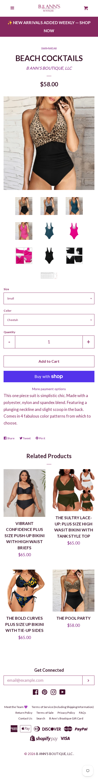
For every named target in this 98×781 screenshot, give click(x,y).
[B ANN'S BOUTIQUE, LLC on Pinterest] (45, 692)
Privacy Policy (66, 712)
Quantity (9, 332)
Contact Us (25, 718)
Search (40, 718)
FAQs (82, 712)
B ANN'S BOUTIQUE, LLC (49, 68)
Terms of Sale (45, 712)
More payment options (49, 389)
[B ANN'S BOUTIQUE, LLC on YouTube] (62, 692)
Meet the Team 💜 (16, 707)
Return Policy (23, 712)
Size (6, 289)
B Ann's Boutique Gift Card (66, 718)
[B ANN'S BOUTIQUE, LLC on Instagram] (53, 692)
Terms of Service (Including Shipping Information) (63, 707)
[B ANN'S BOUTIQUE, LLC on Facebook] (36, 692)
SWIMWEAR (49, 48)
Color (7, 310)
